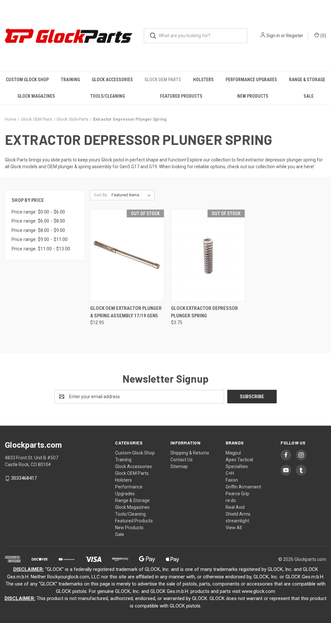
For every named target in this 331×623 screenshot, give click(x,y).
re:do (231, 500)
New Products (252, 96)
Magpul (233, 452)
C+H (230, 473)
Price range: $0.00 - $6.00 (38, 212)
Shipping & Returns (189, 452)
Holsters (203, 79)
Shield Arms (238, 514)
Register (294, 35)
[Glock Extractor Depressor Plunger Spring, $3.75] (208, 255)
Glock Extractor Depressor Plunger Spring (204, 312)
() (322, 35)
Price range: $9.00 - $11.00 (40, 239)
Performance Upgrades (251, 79)
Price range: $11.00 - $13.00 (41, 249)
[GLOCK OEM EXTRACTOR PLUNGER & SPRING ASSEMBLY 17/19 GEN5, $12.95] (127, 255)
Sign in (273, 35)
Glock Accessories (112, 79)
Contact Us (181, 459)
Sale (309, 96)
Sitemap (179, 466)
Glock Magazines (36, 96)
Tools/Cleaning (107, 96)
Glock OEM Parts (162, 79)
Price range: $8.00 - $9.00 (38, 230)
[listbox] (132, 195)
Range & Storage (307, 79)
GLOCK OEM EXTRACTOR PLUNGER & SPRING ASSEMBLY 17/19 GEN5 (126, 312)
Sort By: (101, 194)
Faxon (232, 480)
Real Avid (235, 507)
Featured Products (181, 96)
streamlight (237, 520)
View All (234, 527)
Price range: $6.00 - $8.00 (38, 221)
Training (70, 79)
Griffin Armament (243, 486)
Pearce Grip (237, 493)
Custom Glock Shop (27, 79)
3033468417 (24, 478)
